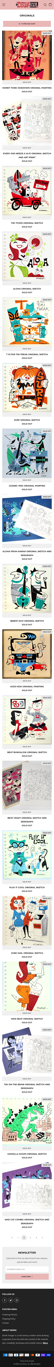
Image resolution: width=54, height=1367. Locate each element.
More (45, 1343)
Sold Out (27, 82)
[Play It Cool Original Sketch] (27, 855)
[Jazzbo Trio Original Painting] (27, 453)
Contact (5, 1323)
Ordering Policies (9, 1314)
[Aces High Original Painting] (27, 654)
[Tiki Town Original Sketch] (27, 190)
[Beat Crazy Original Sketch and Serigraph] (27, 785)
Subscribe (26, 1277)
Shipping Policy (8, 1318)
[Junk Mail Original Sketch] (27, 920)
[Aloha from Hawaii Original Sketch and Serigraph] (27, 519)
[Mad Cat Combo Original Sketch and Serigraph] (27, 1187)
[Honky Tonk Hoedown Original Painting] (27, 55)
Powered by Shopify (27, 1361)
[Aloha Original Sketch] (27, 256)
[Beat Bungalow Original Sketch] (27, 719)
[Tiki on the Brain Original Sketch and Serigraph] (27, 1052)
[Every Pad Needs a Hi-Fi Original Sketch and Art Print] (27, 121)
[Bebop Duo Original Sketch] (27, 588)
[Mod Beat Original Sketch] (27, 986)
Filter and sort (28, 24)
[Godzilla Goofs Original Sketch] (27, 1121)
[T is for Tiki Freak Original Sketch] (27, 322)
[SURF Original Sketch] (27, 387)
